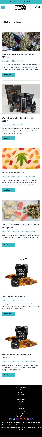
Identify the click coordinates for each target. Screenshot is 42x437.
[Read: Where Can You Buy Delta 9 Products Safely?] (21, 99)
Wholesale (21, 404)
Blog (21, 397)
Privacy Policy (21, 411)
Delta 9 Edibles (11, 61)
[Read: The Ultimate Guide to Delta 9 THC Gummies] (21, 337)
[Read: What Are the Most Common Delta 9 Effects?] (21, 41)
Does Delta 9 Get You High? (14, 296)
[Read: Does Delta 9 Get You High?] (21, 273)
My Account (21, 394)
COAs (21, 401)
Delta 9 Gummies (22, 176)
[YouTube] (28, 419)
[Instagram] (17, 419)
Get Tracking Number (21, 387)
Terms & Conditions (21, 413)
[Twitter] (14, 419)
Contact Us (21, 406)
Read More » (8, 74)
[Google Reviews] (24, 419)
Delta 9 (4, 61)
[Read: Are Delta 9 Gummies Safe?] (21, 158)
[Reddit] (21, 419)
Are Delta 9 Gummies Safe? (14, 172)
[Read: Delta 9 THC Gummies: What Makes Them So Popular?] (21, 210)
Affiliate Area (21, 399)
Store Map (21, 408)
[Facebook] (10, 419)
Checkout (21, 392)
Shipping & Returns (21, 416)
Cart (21, 390)
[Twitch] (31, 419)
